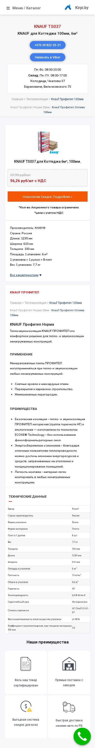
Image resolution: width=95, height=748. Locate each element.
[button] (47, 57)
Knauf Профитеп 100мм (67, 99)
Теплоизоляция (37, 99)
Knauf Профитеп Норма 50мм (30, 107)
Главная (17, 99)
